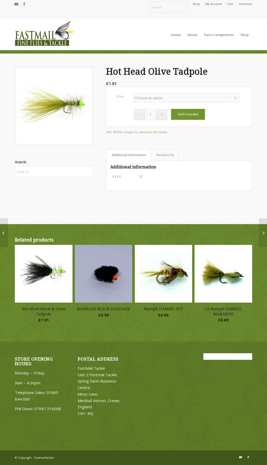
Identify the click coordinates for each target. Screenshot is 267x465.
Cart (230, 4)
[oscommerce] (45, 34)
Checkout (245, 4)
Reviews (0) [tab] (165, 155)
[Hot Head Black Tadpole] (263, 232)
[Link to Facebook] (24, 4)
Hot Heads (160, 132)
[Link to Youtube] (16, 4)
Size (120, 96)
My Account (213, 4)
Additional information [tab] (129, 155)
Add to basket (188, 114)
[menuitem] (196, 4)
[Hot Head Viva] (4, 232)
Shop (196, 4)
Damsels (145, 132)
